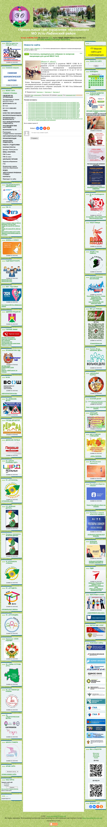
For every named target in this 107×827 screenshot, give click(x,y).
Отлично (6, 784)
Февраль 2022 (96, 74)
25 (98, 85)
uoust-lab (59, 95)
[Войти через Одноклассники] (48, 128)
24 (96, 85)
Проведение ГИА (7, 342)
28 (89, 87)
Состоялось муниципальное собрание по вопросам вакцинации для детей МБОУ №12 (54, 110)
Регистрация (56, 39)
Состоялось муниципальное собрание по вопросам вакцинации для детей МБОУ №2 (53, 102)
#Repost (44, 61)
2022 (31, 48)
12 (100, 80)
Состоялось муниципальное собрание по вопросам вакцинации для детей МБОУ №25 (54, 105)
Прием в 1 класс (7, 345)
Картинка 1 (40, 92)
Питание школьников (8, 337)
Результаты (5, 789)
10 (96, 80)
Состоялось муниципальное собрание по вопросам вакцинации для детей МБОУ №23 (54, 104)
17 (96, 83)
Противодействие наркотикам (11, 343)
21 (89, 85)
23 (94, 85)
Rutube (96, 757)
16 (94, 83)
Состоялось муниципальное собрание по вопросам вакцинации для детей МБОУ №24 (54, 107)
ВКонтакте (96, 753)
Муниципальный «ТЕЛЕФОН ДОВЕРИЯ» (96, 188)
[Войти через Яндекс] (44, 128)
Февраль (37, 48)
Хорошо (6, 785)
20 (102, 83)
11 (98, 80)
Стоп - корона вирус (36, 95)
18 (98, 83)
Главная (26, 48)
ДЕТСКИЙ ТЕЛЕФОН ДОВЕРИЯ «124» (96, 111)
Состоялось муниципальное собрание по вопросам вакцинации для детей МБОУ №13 (54, 114)
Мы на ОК (96, 754)
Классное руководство (9, 339)
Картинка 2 (48, 92)
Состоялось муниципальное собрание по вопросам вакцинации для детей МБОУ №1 (53, 117)
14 (89, 83)
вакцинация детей (71, 95)
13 (102, 80)
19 (100, 83)
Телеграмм (96, 756)
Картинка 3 (56, 92)
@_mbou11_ (52, 61)
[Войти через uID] (37, 128)
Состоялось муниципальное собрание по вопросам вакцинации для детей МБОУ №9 (53, 113)
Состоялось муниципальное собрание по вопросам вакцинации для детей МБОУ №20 (54, 111)
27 (102, 85)
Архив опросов (13, 789)
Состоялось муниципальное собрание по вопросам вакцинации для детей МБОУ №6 (53, 108)
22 (91, 85)
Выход (63, 39)
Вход (68, 39)
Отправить (34, 138)
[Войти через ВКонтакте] (41, 128)
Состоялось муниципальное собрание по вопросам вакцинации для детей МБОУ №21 (54, 115)
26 (100, 85)
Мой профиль (46, 39)
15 (91, 83)
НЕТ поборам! (6, 340)
